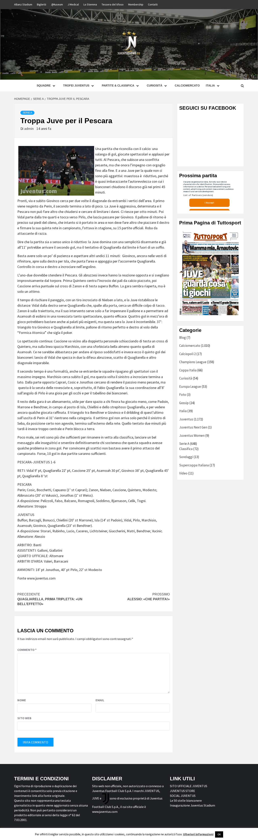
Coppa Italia (188, 370)
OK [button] (219, 834)
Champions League (192, 362)
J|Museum (57, 4)
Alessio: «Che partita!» (148, 597)
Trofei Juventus (76, 85)
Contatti (153, 4)
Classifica (185, 449)
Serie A (27, 112)
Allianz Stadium (23, 4)
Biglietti (41, 4)
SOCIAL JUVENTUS (183, 796)
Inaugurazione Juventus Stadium (192, 805)
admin (29, 128)
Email (100, 700)
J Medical (73, 4)
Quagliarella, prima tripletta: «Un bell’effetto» (49, 599)
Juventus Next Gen (193, 427)
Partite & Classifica (118, 85)
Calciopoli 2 (187, 354)
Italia (183, 411)
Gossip (184, 403)
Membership (135, 4)
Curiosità (154, 85)
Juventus (186, 419)
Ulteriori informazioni (198, 834)
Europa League (190, 386)
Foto (182, 394)
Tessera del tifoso (113, 4)
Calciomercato (187, 85)
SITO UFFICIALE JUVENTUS (188, 786)
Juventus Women (192, 435)
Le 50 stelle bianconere (186, 800)
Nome (21, 700)
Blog (182, 337)
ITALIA (210, 85)
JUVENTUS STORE (182, 791)
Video (183, 473)
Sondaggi (186, 457)
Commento (26, 650)
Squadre (44, 85)
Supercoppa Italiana (194, 465)
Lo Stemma (90, 4)
